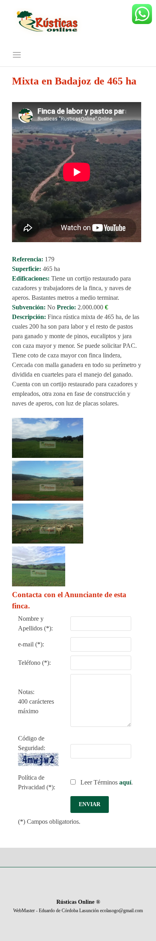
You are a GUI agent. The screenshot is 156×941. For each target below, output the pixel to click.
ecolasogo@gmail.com (121, 910)
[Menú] (17, 55)
